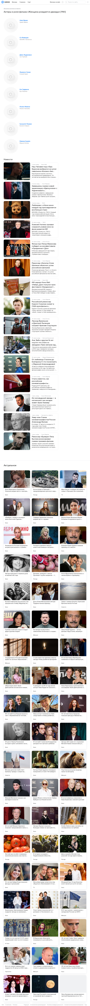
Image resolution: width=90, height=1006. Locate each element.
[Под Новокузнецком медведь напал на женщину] (73, 764)
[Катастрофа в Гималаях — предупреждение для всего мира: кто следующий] (45, 483)
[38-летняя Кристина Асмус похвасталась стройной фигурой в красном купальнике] (73, 960)
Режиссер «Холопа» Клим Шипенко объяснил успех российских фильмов (43, 265)
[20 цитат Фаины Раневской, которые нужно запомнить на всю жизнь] (17, 736)
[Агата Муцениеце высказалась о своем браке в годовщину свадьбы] (73, 567)
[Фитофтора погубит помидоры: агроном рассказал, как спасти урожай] (17, 848)
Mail (3, 1004)
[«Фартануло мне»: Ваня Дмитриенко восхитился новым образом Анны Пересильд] (17, 680)
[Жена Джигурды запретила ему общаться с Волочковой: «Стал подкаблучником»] (45, 876)
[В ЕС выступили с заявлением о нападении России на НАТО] (73, 904)
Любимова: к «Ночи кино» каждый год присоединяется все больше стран (44, 207)
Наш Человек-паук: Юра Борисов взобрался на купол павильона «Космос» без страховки (44, 169)
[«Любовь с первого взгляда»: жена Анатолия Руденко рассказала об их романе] (17, 511)
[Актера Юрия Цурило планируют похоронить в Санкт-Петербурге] (45, 764)
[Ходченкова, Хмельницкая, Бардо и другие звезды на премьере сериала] (17, 904)
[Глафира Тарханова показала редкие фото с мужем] (45, 511)
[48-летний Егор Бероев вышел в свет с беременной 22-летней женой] (17, 708)
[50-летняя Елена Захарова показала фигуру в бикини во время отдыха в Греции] (73, 708)
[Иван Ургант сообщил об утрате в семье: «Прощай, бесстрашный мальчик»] (73, 483)
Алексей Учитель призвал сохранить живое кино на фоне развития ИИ (43, 227)
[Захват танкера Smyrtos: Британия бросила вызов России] (73, 596)
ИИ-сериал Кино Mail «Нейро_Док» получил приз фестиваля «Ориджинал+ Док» (43, 284)
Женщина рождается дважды (12, 8)
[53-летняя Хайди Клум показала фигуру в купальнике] (17, 876)
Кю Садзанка (24, 89)
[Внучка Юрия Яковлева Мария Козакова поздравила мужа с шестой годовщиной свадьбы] (73, 511)
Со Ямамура (24, 37)
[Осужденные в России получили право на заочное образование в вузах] (17, 652)
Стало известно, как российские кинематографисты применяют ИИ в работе (42, 381)
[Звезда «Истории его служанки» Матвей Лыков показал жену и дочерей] (73, 736)
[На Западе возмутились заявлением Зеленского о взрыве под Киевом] (45, 624)
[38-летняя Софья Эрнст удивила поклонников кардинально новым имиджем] (73, 932)
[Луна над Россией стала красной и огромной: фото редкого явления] (45, 988)
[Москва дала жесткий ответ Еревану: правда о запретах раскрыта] (17, 764)
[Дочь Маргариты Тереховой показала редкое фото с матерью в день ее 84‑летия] (17, 483)
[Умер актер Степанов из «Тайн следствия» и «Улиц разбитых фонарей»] (45, 708)
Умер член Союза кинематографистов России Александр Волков (43, 419)
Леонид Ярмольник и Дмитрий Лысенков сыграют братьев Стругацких (44, 323)
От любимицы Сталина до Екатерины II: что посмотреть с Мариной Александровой (44, 362)
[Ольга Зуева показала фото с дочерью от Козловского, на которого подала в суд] (45, 904)
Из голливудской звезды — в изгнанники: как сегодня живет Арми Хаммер (44, 400)
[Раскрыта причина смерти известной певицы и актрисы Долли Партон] (45, 539)
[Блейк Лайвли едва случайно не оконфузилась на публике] (73, 820)
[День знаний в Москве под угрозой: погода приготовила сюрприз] (73, 848)
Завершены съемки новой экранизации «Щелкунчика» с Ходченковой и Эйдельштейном (44, 188)
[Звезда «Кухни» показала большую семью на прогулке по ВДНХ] (45, 820)
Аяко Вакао (24, 20)
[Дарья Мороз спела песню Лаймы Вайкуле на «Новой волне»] (45, 792)
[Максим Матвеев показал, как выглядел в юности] (17, 792)
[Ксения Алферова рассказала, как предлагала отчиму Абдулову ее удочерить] (17, 596)
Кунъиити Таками (26, 124)
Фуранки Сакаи (25, 72)
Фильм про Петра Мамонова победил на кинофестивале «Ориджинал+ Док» (44, 246)
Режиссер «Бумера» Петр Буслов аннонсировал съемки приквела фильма (43, 439)
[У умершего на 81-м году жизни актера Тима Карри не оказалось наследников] (45, 680)
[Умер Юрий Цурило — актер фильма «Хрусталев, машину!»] (73, 624)
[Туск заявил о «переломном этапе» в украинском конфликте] (45, 960)
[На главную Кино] (7, 2)
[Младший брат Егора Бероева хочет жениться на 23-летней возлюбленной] (73, 876)
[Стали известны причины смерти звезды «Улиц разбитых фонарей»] (45, 652)
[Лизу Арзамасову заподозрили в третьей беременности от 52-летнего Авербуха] (73, 988)
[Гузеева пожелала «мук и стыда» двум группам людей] (17, 624)
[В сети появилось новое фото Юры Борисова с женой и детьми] (73, 792)
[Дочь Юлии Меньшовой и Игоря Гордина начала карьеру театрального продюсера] (45, 596)
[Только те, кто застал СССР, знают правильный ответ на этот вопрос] (17, 932)
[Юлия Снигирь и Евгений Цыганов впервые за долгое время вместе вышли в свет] (17, 988)
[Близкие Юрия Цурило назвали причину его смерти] (73, 539)
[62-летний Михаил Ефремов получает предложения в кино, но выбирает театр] (17, 820)
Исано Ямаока (25, 107)
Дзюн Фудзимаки (26, 55)
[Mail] (2, 2)
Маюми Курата (25, 141)
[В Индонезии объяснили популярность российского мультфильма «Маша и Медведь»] (45, 932)
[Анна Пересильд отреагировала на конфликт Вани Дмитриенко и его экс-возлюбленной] (73, 680)
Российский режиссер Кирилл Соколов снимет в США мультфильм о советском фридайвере (43, 304)
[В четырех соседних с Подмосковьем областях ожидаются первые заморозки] (45, 848)
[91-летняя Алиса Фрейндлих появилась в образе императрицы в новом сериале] (73, 652)
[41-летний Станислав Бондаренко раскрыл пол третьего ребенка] (45, 736)
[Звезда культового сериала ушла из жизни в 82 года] (17, 567)
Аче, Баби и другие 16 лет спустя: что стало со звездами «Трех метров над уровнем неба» (44, 342)
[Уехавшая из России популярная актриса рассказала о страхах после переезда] (17, 539)
